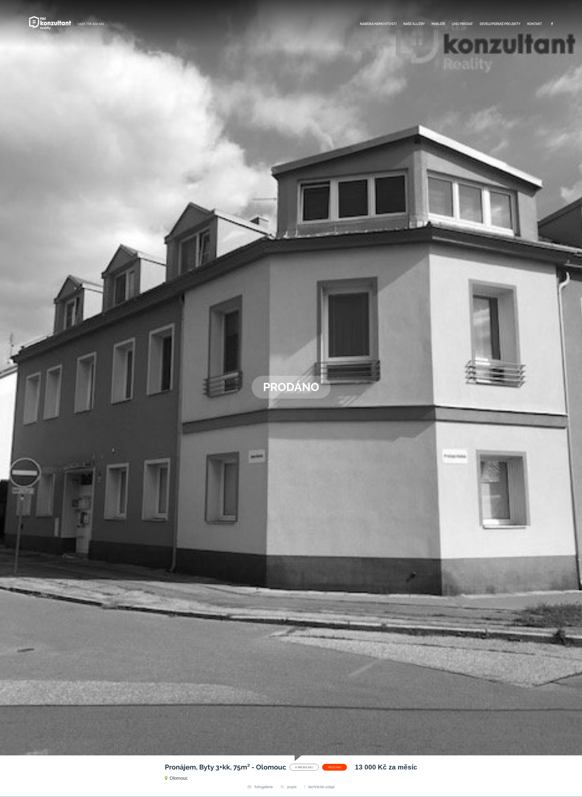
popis (291, 787)
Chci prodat (462, 24)
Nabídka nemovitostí (378, 24)
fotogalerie (263, 787)
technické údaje (321, 787)
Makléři (438, 24)
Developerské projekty (500, 24)
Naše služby (414, 24)
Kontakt (534, 24)
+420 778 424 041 (91, 24)
